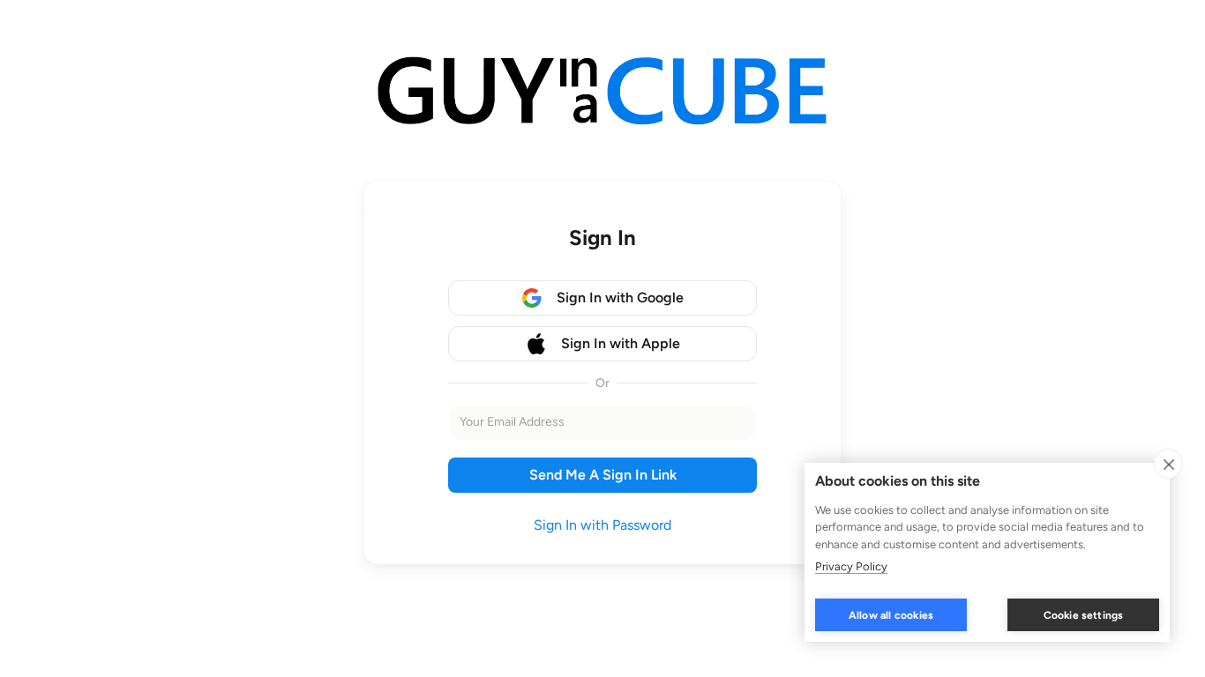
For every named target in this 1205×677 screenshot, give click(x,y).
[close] (1168, 464)
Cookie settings (1084, 615)
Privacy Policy (851, 566)
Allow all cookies (891, 615)
